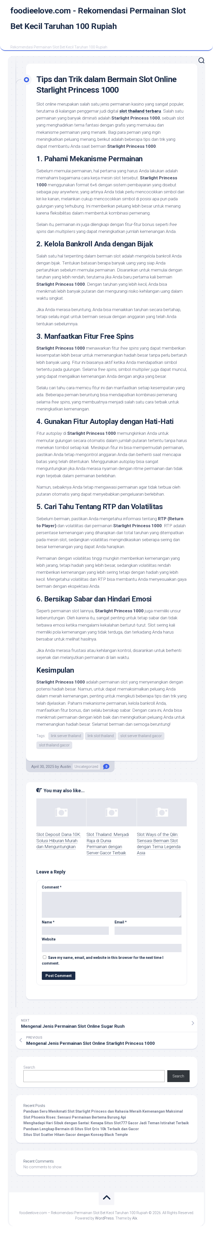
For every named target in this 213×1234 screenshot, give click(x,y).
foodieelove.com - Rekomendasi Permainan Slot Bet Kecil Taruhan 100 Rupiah (97, 18)
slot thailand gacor (54, 745)
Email (121, 922)
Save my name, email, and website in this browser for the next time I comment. (102, 961)
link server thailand (66, 736)
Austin (65, 766)
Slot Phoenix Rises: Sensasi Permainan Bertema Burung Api (74, 1117)
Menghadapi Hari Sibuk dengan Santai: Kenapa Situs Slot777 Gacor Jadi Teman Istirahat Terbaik (106, 1123)
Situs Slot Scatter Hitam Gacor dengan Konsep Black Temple (75, 1135)
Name (48, 922)
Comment (52, 887)
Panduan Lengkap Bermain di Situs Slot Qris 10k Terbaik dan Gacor (81, 1129)
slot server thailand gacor (141, 736)
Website (49, 939)
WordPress (104, 1218)
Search (29, 1067)
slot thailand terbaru (140, 111)
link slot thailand (101, 736)
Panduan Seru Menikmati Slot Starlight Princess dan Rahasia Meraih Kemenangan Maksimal (103, 1111)
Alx (134, 1218)
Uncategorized (86, 767)
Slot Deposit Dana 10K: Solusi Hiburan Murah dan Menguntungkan (58, 840)
